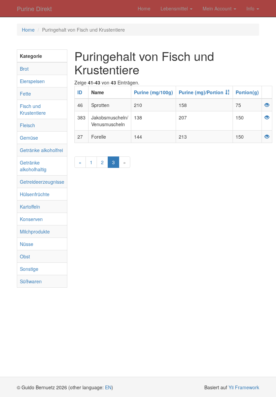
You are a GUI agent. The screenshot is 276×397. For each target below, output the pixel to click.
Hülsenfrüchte (34, 194)
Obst (25, 256)
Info (251, 8)
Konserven (31, 219)
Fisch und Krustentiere (33, 109)
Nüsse (26, 244)
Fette (25, 93)
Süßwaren (31, 281)
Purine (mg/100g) (153, 92)
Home (144, 8)
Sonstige (29, 268)
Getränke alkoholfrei (41, 150)
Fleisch (27, 125)
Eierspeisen (32, 81)
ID (79, 92)
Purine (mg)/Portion (201, 92)
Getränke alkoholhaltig (33, 166)
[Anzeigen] (267, 105)
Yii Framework (244, 387)
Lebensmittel (175, 8)
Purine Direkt (34, 8)
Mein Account (218, 8)
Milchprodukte (35, 231)
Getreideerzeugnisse (42, 181)
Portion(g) (247, 92)
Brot (24, 68)
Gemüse (29, 137)
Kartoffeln (30, 206)
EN (108, 387)
